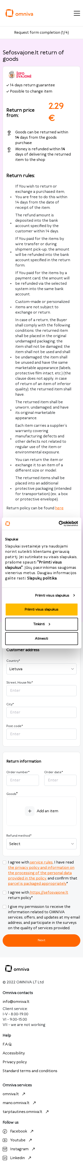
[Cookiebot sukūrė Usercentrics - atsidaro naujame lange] (59, 524)
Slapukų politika (42, 578)
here (59, 508)
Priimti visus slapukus (52, 595)
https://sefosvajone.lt (49, 892)
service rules (41, 862)
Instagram (19, 1149)
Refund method (18, 836)
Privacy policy (15, 1062)
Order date (53, 772)
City (10, 704)
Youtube (17, 1140)
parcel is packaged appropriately (37, 883)
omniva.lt (11, 1094)
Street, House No (19, 683)
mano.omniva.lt (16, 1103)
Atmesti (41, 638)
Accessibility (14, 1053)
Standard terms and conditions (30, 1071)
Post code (14, 726)
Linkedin (17, 1158)
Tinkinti (39, 624)
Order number (17, 772)
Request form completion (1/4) (41, 32)
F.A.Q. (7, 1044)
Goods (11, 794)
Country (13, 661)
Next (41, 940)
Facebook (18, 1131)
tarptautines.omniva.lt (22, 1111)
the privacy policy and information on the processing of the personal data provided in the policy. (41, 873)
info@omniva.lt (16, 1001)
